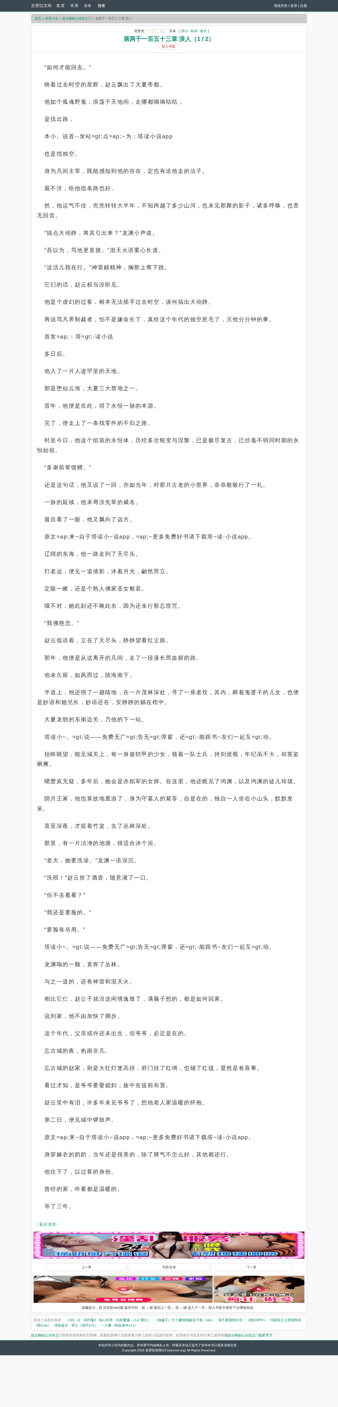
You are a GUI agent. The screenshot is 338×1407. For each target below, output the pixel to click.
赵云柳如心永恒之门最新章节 (250, 1335)
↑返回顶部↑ (48, 1224)
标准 (194, 31)
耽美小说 (51, 18)
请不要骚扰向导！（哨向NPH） (242, 1320)
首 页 (60, 6)
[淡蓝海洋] (151, 31)
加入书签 (168, 46)
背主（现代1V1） (84, 1325)
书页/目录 (169, 1267)
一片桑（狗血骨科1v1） (119, 1325)
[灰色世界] (162, 31)
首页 (38, 18)
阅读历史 (281, 6)
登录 (293, 6)
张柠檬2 (90, 1320)
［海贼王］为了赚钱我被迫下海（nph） (184, 1320)
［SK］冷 (73, 1320)
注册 (303, 6)
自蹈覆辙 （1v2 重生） (133, 1320)
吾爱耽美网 (41, 5)
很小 (184, 31)
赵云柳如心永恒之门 (76, 18)
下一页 (251, 1267)
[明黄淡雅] (157, 31)
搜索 (101, 6)
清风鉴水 (61, 1325)
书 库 (74, 6)
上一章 (86, 1267)
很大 (203, 31)
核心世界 (106, 1320)
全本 (87, 6)
